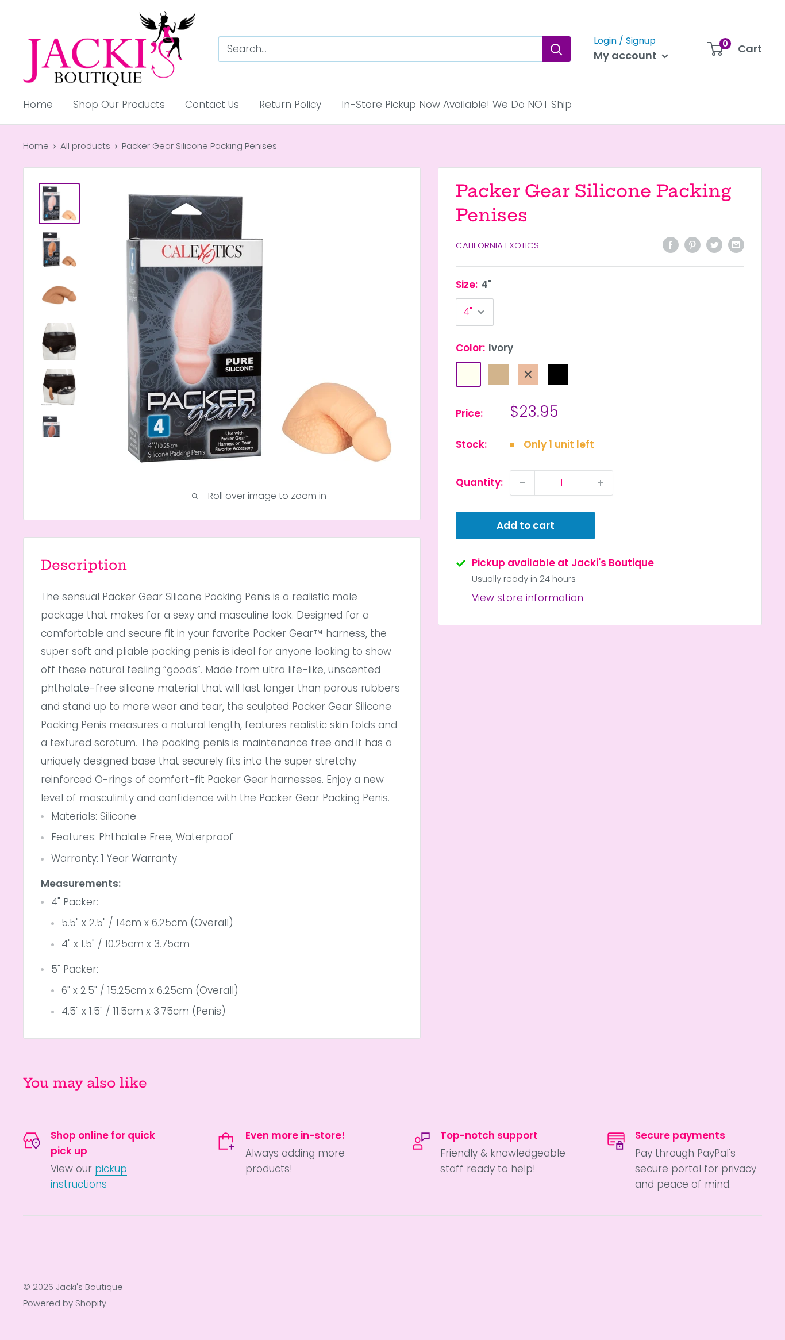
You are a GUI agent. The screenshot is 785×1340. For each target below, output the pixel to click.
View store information (527, 598)
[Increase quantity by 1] (600, 483)
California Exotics (497, 246)
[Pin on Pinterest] (692, 245)
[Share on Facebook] (671, 245)
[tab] (222, 915)
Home (38, 105)
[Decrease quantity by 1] (522, 483)
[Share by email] (736, 245)
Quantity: (479, 482)
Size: (474, 285)
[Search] (556, 49)
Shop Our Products (119, 105)
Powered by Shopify (64, 1303)
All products (85, 146)
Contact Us (212, 105)
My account (626, 55)
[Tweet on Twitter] (714, 245)
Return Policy (290, 105)
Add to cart (526, 525)
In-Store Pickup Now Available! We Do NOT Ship (456, 105)
